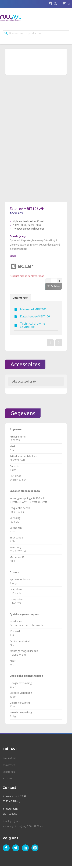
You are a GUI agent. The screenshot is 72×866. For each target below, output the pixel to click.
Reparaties (9, 772)
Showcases (9, 765)
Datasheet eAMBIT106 (35, 316)
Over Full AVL (10, 758)
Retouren (8, 778)
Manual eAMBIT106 (33, 309)
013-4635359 (10, 814)
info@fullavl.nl (10, 809)
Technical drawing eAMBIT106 (32, 325)
